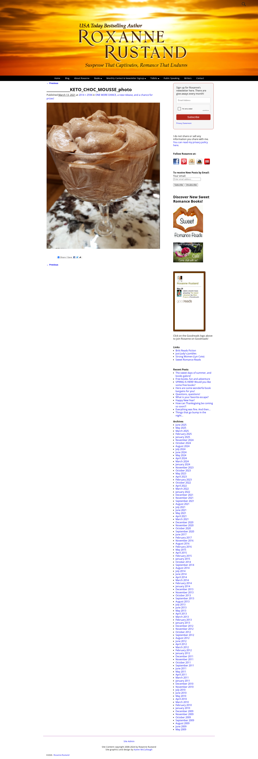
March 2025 (182, 431)
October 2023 (183, 470)
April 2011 (181, 674)
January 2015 (183, 558)
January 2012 (183, 653)
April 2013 (181, 613)
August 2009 (182, 723)
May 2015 (181, 549)
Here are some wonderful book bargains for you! (193, 389)
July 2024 (180, 449)
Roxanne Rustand (61, 755)
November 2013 (185, 592)
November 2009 (185, 714)
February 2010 (184, 705)
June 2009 (181, 726)
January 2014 (183, 586)
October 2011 (183, 662)
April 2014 (181, 577)
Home (57, 78)
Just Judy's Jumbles (186, 353)
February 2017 (184, 537)
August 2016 (182, 543)
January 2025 (183, 437)
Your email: (179, 175)
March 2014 (182, 580)
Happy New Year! (185, 400)
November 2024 (185, 440)
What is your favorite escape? (192, 397)
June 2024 (181, 452)
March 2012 (182, 647)
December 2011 (184, 656)
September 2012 (185, 635)
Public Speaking (171, 78)
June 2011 (181, 668)
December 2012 (184, 626)
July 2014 (180, 571)
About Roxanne (81, 78)
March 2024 (182, 461)
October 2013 (183, 595)
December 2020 (184, 522)
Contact (200, 78)
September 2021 (185, 501)
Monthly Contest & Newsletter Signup (125, 78)
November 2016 (185, 540)
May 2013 (181, 610)
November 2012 (185, 629)
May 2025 (181, 427)
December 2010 (184, 683)
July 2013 (180, 604)
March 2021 (182, 519)
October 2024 (183, 443)
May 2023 (181, 473)
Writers (188, 78)
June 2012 (181, 641)
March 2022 (182, 488)
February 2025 (184, 434)
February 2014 (184, 583)
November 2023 (185, 467)
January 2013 (183, 622)
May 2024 (181, 455)
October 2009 (183, 717)
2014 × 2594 (85, 95)
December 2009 (184, 711)
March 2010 (182, 702)
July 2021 (180, 507)
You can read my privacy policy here (190, 144)
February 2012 (184, 650)
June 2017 (181, 534)
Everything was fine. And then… (193, 409)
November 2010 (185, 686)
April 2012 (181, 644)
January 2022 (183, 491)
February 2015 (184, 555)
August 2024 (182, 446)
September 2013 (185, 598)
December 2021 (184, 494)
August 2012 (182, 638)
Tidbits (153, 78)
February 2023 (184, 479)
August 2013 (182, 601)
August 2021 (182, 504)
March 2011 (182, 677)
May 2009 (181, 729)
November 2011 (185, 659)
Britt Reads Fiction (186, 350)
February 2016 (184, 546)
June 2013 (181, 607)
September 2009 (185, 720)
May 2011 (181, 671)
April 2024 (181, 458)
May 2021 (181, 513)
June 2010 (181, 692)
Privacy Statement (183, 123)
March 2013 (182, 616)
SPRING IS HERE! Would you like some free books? (193, 383)
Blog (67, 78)
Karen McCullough (143, 749)
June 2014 (181, 574)
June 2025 (181, 424)
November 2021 (185, 497)
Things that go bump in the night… (191, 414)
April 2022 (181, 485)
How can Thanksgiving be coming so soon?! (194, 405)
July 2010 (180, 689)
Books (97, 78)
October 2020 (183, 528)
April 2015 (181, 552)
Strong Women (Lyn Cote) (190, 356)
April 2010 (181, 699)
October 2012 (183, 632)
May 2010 (181, 696)
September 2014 (185, 565)
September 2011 (185, 665)
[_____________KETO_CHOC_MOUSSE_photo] (103, 177)
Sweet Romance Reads (188, 359)
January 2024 (183, 464)
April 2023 (181, 476)
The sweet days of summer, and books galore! (193, 374)
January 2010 (183, 708)
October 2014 (183, 562)
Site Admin (129, 741)
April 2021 (181, 516)
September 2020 (185, 531)
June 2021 (181, 510)
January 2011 (183, 680)
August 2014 (182, 568)
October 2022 (183, 482)
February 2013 (184, 619)
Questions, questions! (188, 394)
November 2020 (185, 525)
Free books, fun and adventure (193, 379)
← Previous (52, 83)
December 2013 (184, 589)
